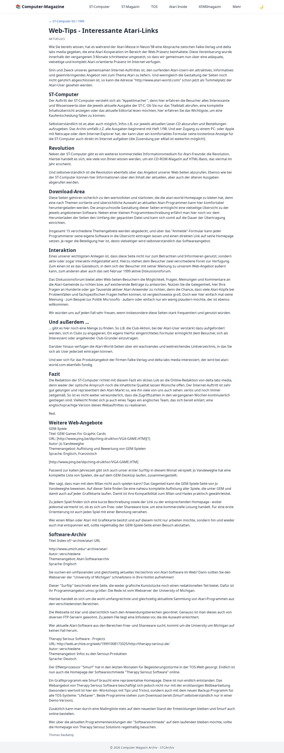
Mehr (237, 6)
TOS (154, 6)
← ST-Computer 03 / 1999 (66, 21)
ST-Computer (99, 6)
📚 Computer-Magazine (40, 6)
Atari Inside (178, 6)
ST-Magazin (130, 6)
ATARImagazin (210, 6)
